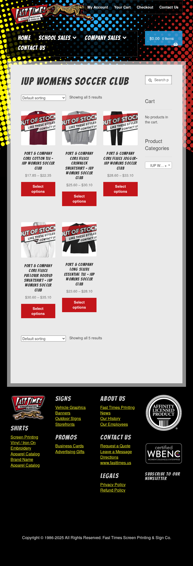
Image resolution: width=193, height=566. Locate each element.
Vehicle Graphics (70, 407)
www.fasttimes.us (115, 462)
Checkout (145, 7)
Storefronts (65, 424)
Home (24, 38)
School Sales (54, 38)
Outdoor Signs (68, 418)
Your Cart (122, 7)
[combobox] (158, 165)
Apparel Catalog (25, 454)
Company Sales (103, 38)
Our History (110, 418)
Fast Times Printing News (117, 410)
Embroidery (21, 448)
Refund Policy (112, 490)
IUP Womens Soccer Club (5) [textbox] (159, 165)
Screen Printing (24, 437)
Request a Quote (115, 446)
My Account (97, 7)
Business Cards (69, 446)
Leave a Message (116, 451)
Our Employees (114, 424)
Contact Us (168, 7)
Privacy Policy (113, 484)
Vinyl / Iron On (23, 442)
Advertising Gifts (69, 451)
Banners (62, 413)
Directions (109, 457)
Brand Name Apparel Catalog (25, 462)
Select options (38, 189)
